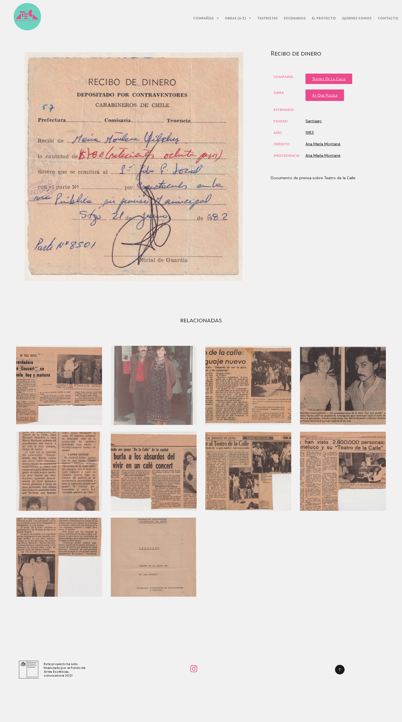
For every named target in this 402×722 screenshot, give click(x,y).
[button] (328, 79)
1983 (309, 132)
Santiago (313, 120)
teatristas (267, 18)
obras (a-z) (235, 18)
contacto (388, 18)
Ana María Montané (322, 143)
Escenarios (295, 18)
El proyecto (324, 18)
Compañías (203, 18)
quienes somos (357, 18)
